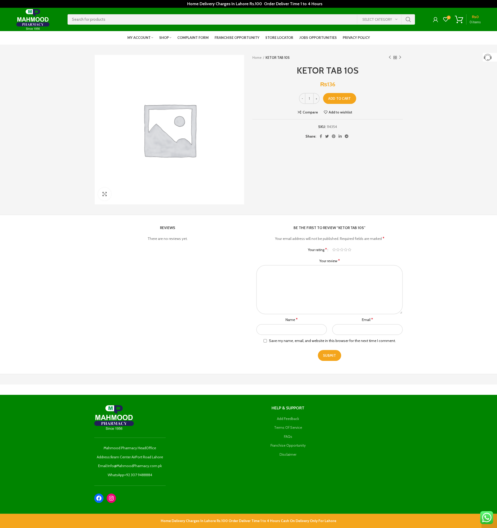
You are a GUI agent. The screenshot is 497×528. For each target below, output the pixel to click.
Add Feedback (288, 418)
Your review (329, 260)
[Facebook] (99, 498)
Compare (310, 112)
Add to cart (339, 98)
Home (257, 57)
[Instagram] (111, 498)
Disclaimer (288, 454)
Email (367, 319)
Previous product (389, 57)
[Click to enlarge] (104, 194)
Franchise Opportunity (288, 445)
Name (292, 319)
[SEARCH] (407, 19)
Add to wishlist (340, 112)
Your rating (317, 249)
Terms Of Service (288, 427)
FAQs (288, 436)
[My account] (435, 19)
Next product (400, 57)
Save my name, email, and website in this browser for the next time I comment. (332, 340)
